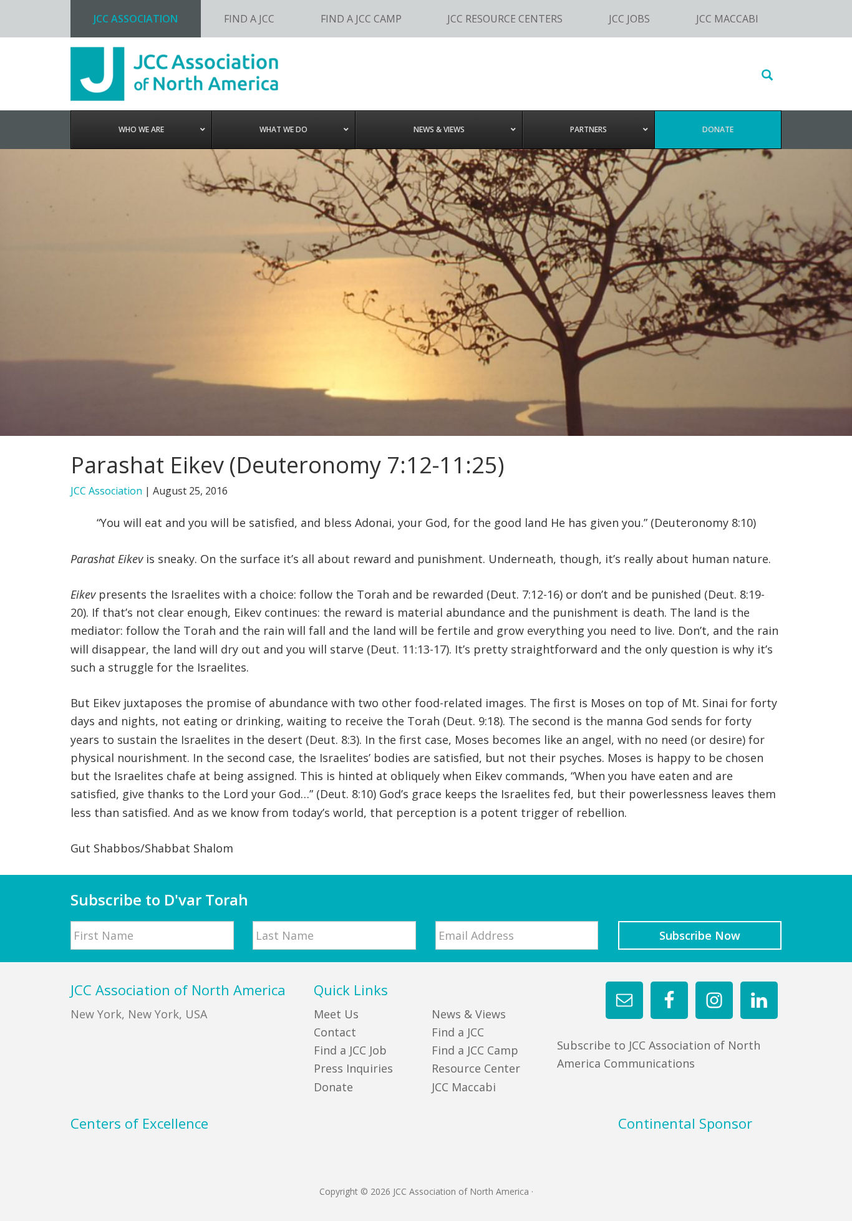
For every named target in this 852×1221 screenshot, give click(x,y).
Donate (333, 1086)
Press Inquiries (353, 1068)
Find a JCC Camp (475, 1050)
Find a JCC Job (350, 1050)
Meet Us (336, 1013)
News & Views (469, 1013)
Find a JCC (458, 1032)
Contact (335, 1032)
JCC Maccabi (464, 1086)
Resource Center (476, 1068)
